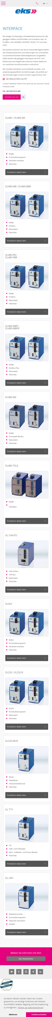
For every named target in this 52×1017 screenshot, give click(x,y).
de (44, 3)
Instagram (26, 971)
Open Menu (3, 3)
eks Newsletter (26, 958)
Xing (33, 971)
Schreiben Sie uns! (12, 97)
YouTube (11, 971)
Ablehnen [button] (13, 1014)
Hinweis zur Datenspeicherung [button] (30, 1007)
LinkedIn (40, 971)
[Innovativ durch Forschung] (6, 984)
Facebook (18, 971)
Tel (37, 3)
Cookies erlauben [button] (39, 1014)
